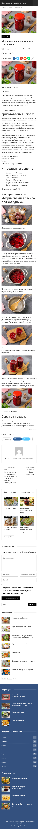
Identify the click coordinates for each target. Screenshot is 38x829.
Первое (4, 762)
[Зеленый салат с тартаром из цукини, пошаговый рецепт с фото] (6, 637)
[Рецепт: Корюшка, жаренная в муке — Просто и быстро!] (6, 697)
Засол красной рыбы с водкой (22, 670)
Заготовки (5, 36)
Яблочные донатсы (18, 721)
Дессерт (4, 766)
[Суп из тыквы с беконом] (6, 620)
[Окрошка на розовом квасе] (6, 629)
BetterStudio (23, 826)
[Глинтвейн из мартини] (6, 780)
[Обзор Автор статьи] (19, 451)
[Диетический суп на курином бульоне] (6, 806)
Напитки (4, 758)
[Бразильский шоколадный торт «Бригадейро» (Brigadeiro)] (6, 706)
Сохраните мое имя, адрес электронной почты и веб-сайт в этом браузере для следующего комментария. (17, 590)
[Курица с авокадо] (6, 714)
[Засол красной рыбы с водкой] (6, 672)
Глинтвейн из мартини (19, 778)
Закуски (4, 754)
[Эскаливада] (6, 655)
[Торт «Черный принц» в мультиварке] (6, 789)
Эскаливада (16, 652)
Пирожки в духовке (18, 795)
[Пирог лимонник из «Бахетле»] (6, 646)
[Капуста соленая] (11, 501)
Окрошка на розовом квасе (21, 626)
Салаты (4, 745)
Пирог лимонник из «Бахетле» (22, 644)
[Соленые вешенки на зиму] (11, 521)
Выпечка (4, 741)
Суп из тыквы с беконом (20, 618)
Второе (4, 737)
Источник (32, 430)
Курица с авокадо (18, 712)
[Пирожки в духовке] (6, 797)
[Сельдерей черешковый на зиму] (27, 521)
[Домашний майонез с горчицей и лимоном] (6, 663)
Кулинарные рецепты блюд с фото (14, 3)
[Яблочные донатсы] (6, 723)
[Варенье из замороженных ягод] (27, 501)
